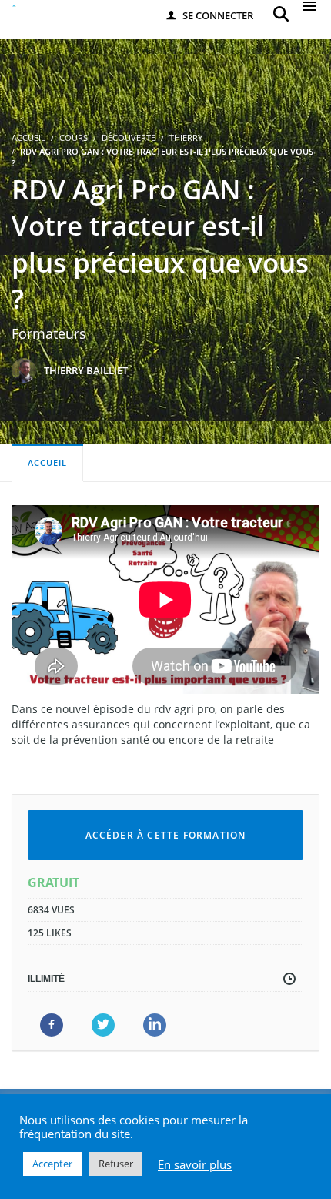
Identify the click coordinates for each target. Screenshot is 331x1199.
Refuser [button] (116, 1164)
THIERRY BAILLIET (86, 370)
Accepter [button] (52, 1164)
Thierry (185, 137)
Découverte (128, 137)
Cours (73, 137)
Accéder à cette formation (165, 835)
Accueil (47, 462)
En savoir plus (195, 1164)
